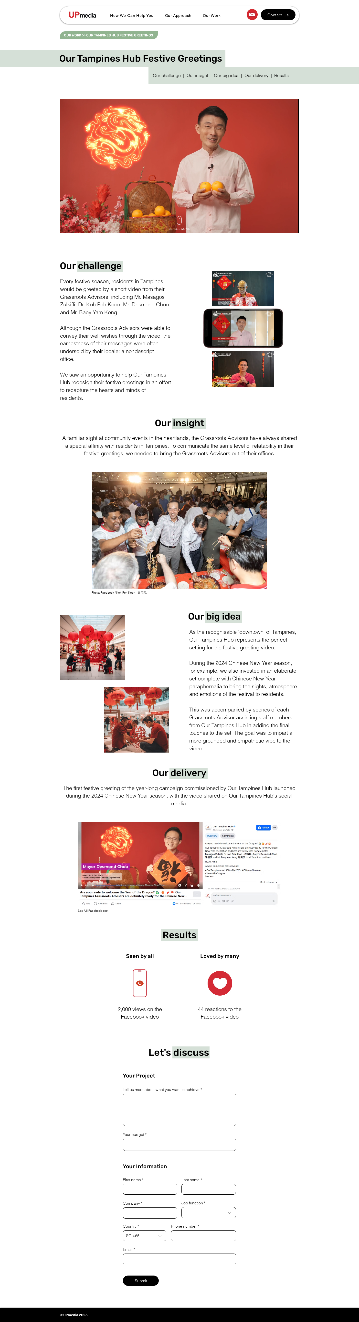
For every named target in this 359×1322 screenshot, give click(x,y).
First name (132, 1180)
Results (281, 75)
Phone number (184, 1226)
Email (128, 1249)
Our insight (197, 75)
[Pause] (66, 226)
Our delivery (256, 75)
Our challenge (167, 75)
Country (130, 1226)
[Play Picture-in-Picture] (284, 226)
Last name (190, 1180)
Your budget (133, 1134)
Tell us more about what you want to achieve (161, 1089)
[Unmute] (74, 226)
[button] (132, 15)
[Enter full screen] (292, 226)
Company (131, 1203)
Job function (192, 1203)
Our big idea (226, 75)
